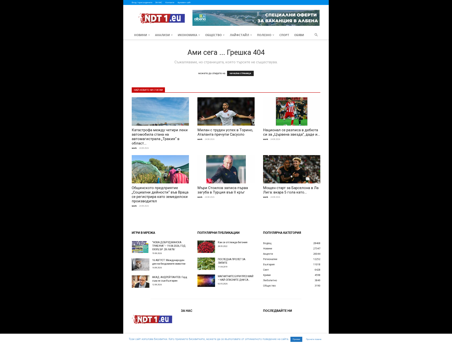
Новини (140, 35)
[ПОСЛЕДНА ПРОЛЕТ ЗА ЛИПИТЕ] (206, 264)
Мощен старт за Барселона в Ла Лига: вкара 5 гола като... (291, 190)
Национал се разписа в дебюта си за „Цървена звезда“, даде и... (291, 132)
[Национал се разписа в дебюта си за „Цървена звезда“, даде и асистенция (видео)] (291, 111)
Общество (213, 35)
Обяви (299, 35)
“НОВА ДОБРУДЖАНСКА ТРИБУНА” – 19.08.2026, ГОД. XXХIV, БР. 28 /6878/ (169, 246)
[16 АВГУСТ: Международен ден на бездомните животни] (140, 264)
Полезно (264, 35)
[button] (316, 35)
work (134, 148)
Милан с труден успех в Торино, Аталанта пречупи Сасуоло (225, 132)
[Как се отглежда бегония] (206, 247)
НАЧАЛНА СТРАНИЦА (240, 73)
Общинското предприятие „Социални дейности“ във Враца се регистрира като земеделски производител (160, 194)
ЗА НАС (158, 2)
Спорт (284, 35)
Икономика (187, 35)
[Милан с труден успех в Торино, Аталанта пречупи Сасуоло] (226, 111)
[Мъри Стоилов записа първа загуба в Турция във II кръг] (226, 169)
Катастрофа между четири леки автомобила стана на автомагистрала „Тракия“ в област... (160, 136)
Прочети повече (313, 339)
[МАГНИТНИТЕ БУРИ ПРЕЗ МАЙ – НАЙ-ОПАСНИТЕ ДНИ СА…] (206, 280)
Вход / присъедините (142, 2)
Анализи (162, 35)
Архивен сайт (184, 2)
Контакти (169, 2)
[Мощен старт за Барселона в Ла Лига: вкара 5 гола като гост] (291, 169)
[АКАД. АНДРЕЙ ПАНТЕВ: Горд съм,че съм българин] (140, 281)
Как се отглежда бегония (232, 242)
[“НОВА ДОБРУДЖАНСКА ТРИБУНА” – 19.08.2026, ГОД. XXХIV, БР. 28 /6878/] (140, 247)
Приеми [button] (296, 339)
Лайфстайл (239, 35)
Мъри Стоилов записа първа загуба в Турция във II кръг (222, 190)
